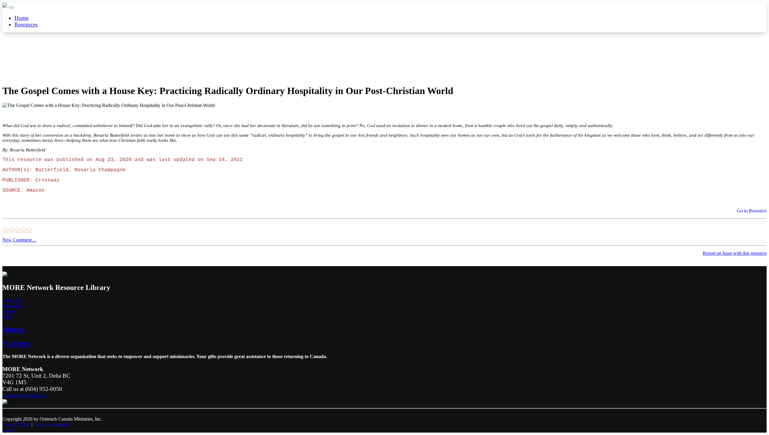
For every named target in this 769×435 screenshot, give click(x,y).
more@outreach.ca (23, 395)
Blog (7, 316)
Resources (26, 24)
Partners (15, 343)
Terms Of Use (15, 424)
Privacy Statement (52, 424)
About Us (11, 300)
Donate (13, 329)
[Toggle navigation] (11, 7)
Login (8, 429)
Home (21, 18)
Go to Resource (751, 210)
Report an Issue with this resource (735, 253)
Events (8, 311)
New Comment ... (19, 239)
